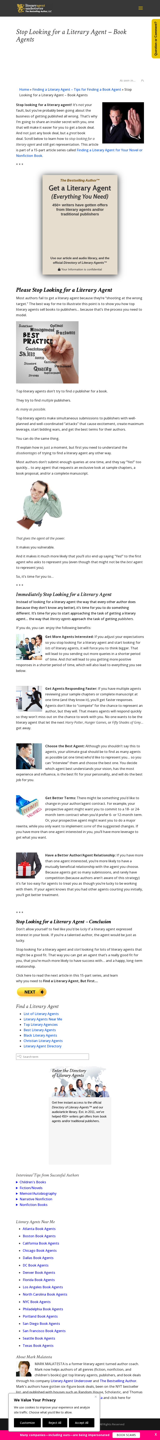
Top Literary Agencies (41, 1024)
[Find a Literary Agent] (31, 997)
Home (24, 89)
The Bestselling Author (118, 1381)
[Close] (95, 1396)
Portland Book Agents (40, 1316)
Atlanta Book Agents (39, 1228)
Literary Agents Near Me (43, 1019)
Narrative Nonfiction (36, 1199)
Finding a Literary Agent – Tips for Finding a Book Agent (76, 89)
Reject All (55, 1423)
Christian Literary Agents (43, 1040)
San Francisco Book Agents (44, 1331)
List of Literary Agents (41, 1013)
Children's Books (33, 1182)
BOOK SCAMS (126, 1435)
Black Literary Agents (40, 1035)
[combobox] (52, 1057)
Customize (27, 1423)
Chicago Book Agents (40, 1250)
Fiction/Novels (31, 1188)
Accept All (81, 1423)
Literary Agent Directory (42, 1046)
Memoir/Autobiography (38, 1193)
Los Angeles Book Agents (43, 1287)
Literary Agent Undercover (71, 1381)
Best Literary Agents (40, 1030)
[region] (54, 1412)
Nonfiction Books (34, 1204)
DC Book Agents (36, 1265)
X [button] (156, 1434)
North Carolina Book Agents (45, 1294)
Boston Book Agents (39, 1236)
